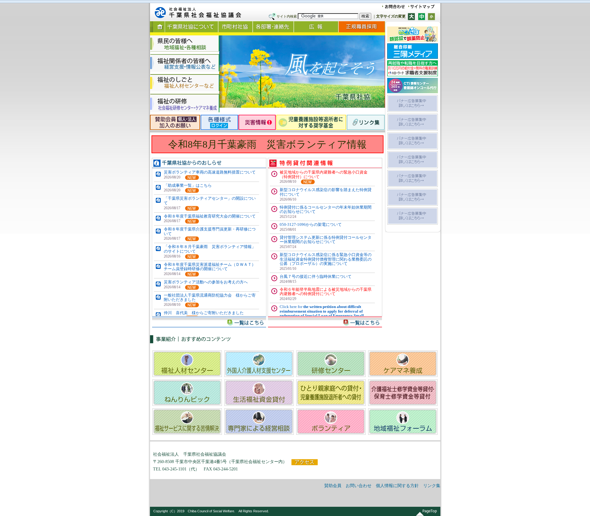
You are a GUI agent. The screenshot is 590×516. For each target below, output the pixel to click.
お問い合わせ (359, 485)
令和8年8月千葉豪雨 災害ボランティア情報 (267, 144)
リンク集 (431, 485)
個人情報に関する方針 (397, 485)
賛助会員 (332, 485)
